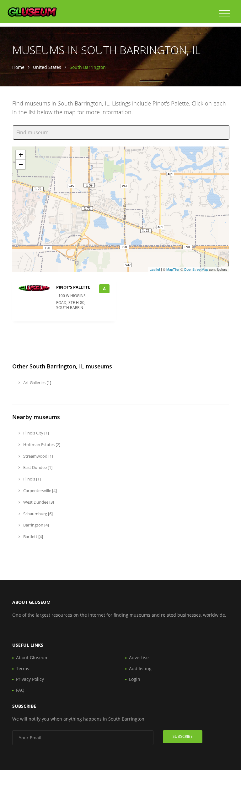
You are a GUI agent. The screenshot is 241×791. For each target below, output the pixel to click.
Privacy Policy (30, 679)
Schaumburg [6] (37, 513)
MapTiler (172, 269)
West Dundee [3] (38, 502)
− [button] (21, 164)
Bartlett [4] (32, 536)
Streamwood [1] (37, 456)
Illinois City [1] (35, 433)
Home (18, 67)
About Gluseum (32, 657)
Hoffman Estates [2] (41, 444)
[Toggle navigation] (224, 13)
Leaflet (155, 269)
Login (134, 679)
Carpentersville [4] (39, 490)
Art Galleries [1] (36, 382)
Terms (22, 668)
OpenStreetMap (196, 269)
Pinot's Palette (73, 287)
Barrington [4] (35, 525)
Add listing (140, 668)
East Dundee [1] (37, 467)
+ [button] (21, 155)
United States (47, 67)
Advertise (139, 657)
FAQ (20, 690)
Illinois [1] (31, 479)
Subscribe (183, 736)
